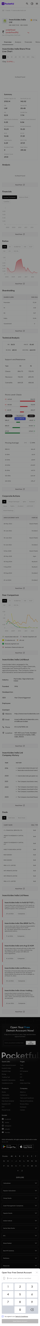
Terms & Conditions (21, 1316)
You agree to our (16, 1316)
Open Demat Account (20, 1321)
